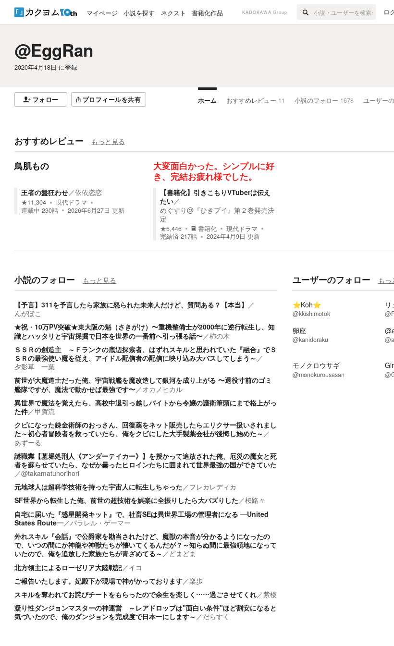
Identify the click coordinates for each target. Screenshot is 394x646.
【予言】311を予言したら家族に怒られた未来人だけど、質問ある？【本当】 (131, 304)
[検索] (305, 12)
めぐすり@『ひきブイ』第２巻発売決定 (217, 214)
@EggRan (53, 50)
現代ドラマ (71, 202)
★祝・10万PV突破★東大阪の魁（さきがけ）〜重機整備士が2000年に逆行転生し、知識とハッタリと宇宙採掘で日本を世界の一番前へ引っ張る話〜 (144, 331)
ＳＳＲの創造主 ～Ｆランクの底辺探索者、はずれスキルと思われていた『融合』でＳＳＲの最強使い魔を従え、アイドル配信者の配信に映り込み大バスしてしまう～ (145, 353)
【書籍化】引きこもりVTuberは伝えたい (215, 196)
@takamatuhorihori (50, 473)
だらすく (216, 616)
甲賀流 (45, 411)
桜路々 (255, 500)
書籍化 (207, 228)
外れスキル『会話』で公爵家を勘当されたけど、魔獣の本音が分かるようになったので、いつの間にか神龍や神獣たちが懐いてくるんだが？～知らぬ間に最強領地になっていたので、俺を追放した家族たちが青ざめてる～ (145, 544)
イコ (135, 567)
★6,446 (171, 228)
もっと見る (108, 141)
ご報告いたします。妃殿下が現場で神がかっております (98, 580)
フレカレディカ (212, 486)
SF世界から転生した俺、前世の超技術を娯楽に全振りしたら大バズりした (126, 500)
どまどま (182, 553)
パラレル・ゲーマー (100, 522)
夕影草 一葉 (34, 366)
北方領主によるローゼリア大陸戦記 (68, 567)
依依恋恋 (88, 192)
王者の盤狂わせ (44, 192)
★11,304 (33, 202)
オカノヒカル (162, 389)
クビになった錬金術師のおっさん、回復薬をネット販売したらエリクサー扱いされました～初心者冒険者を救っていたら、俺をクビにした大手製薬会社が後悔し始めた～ (145, 429)
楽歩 (196, 580)
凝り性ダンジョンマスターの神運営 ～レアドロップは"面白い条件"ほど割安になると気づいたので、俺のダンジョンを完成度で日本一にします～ (145, 612)
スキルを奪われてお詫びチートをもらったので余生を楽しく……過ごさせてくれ (135, 594)
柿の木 (219, 336)
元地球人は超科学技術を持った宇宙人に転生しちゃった (98, 486)
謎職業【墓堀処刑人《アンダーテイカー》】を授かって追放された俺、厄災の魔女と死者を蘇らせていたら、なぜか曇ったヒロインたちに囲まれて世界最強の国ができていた (145, 460)
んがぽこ (27, 313)
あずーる (27, 442)
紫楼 (270, 594)
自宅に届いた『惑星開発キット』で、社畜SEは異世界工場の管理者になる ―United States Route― (141, 518)
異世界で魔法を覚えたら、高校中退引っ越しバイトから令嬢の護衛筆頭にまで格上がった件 (145, 407)
